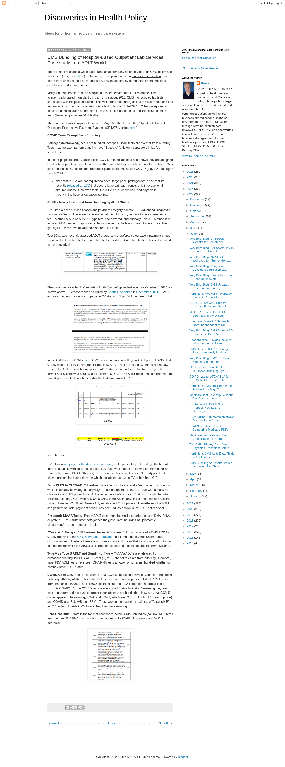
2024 (190, 183)
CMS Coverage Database (94, 536)
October (196, 210)
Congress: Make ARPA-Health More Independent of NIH (209, 323)
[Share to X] (75, 707)
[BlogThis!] (71, 707)
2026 (190, 171)
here (81, 76)
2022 (190, 194)
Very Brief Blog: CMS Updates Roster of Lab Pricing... (209, 286)
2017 (190, 526)
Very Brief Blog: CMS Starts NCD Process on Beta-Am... (211, 332)
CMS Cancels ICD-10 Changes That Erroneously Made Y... (209, 350)
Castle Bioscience (120, 292)
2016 (190, 532)
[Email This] (67, 707)
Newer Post (56, 723)
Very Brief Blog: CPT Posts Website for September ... (207, 240)
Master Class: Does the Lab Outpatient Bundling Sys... (208, 369)
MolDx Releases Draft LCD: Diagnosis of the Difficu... (207, 313)
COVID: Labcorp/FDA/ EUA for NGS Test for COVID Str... (209, 378)
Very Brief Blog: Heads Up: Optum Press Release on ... (211, 277)
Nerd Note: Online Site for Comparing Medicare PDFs (208, 427)
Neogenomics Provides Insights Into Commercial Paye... (210, 341)
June (194, 233)
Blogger (183, 756)
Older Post (165, 723)
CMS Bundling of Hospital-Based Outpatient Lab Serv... (210, 464)
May (193, 473)
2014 (190, 543)
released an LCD (78, 185)
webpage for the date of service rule (88, 464)
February (196, 490)
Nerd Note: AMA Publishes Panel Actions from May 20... (210, 387)
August (195, 222)
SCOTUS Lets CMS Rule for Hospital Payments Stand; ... (209, 304)
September (198, 216)
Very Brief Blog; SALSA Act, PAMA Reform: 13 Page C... (211, 249)
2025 (190, 177)
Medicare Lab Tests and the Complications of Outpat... (208, 436)
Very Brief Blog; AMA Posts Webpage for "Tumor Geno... (210, 258)
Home (111, 723)
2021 (190, 503)
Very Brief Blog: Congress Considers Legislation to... (208, 267)
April (193, 479)
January (196, 496)
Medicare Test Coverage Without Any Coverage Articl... (211, 396)
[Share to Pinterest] (83, 707)
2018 (190, 520)
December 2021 (147, 292)
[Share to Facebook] (79, 707)
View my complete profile (198, 156)
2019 (190, 515)
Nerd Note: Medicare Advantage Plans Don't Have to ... (210, 295)
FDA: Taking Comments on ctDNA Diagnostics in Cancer (211, 418)
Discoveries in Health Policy (95, 17)
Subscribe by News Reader (200, 68)
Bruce (205, 83)
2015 (190, 537)
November (197, 205)
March (194, 484)
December (197, 199)
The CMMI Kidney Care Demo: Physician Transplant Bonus (209, 446)
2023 (190, 188)
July (193, 227)
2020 (190, 509)
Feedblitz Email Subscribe (199, 57)
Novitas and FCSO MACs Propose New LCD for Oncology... (206, 407)
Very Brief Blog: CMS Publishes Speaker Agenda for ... (210, 359)
